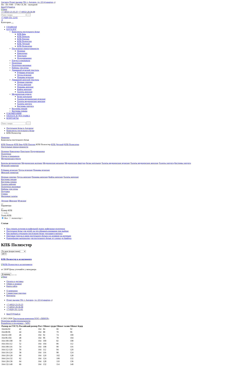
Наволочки (22, 53)
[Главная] (4, 9)
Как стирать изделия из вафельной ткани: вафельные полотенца (35, 229)
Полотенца (17, 63)
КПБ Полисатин (24, 46)
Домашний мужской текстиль (25, 70)
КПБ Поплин (23, 39)
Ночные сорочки (24, 82)
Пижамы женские (25, 87)
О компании (12, 291)
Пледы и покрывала (21, 60)
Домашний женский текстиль (25, 80)
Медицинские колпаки (31, 163)
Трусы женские (24, 84)
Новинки (5, 137)
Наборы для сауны (20, 68)
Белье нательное (24, 96)
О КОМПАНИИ (14, 113)
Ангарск (5, 2)
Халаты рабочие (8, 184)
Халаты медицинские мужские (31, 99)
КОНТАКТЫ (12, 118)
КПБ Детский (23, 44)
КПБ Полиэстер (24, 41)
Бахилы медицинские (11, 163)
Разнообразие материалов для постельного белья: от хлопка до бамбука (38, 238)
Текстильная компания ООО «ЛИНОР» (31, 318)
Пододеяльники (24, 58)
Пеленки (21, 51)
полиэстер (16, 218)
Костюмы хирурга (25, 106)
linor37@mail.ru (8, 7)
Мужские (22, 201)
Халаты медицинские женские (31, 101)
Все (6, 218)
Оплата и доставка (14, 281)
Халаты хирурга (24, 104)
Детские (5, 201)
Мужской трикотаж (10, 165)
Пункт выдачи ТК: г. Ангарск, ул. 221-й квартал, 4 (32, 2)
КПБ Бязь (21, 34)
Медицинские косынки (53, 163)
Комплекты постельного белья (26, 32)
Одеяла (4, 194)
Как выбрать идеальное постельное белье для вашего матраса (34, 233)
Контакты (10, 295)
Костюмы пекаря (19, 108)
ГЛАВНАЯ (11, 27)
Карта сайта (11, 286)
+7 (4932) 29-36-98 (26, 12)
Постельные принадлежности (25, 48)
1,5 (6, 213)
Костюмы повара (19, 111)
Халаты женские (24, 92)
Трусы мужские (24, 75)
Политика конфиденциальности (15, 321)
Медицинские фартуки (75, 163)
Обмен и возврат (14, 284)
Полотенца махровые (21, 65)
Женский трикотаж (9, 172)
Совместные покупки (16, 293)
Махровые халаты (9, 196)
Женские (13, 201)
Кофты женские (24, 89)
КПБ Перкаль (23, 36)
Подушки (5, 191)
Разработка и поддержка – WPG (15, 323)
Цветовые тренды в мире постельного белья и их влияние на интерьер (38, 236)
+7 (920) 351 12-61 (9, 17)
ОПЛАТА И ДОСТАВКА (18, 116)
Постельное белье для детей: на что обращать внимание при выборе (37, 231)
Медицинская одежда (21, 94)
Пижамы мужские (25, 77)
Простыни (22, 56)
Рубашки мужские (25, 72)
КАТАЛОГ (11, 29)
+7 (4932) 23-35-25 (9, 12)
